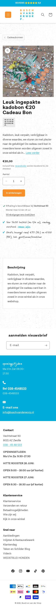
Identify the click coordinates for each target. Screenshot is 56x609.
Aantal (6, 174)
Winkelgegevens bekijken (20, 214)
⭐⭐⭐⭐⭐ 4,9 (33, 3)
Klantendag (10, 544)
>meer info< (24, 227)
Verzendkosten (20, 166)
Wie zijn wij (9, 514)
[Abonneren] (46, 345)
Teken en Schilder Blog (16, 549)
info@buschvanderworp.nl (18, 412)
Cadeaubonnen (15, 37)
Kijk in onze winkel (14, 519)
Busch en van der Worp (31, 603)
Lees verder (33, 152)
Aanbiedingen (11, 535)
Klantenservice (12, 501)
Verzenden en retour (15, 505)
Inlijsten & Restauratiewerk (18, 540)
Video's (7, 553)
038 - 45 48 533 (12, 445)
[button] (5, 15)
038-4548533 (17, 389)
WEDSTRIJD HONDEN (16, 558)
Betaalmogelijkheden (15, 510)
